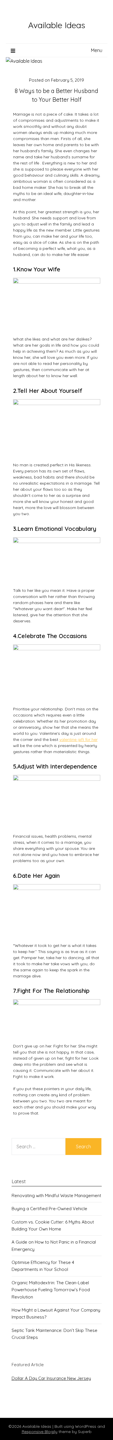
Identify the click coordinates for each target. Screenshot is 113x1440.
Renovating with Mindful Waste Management (56, 1195)
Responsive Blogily (39, 1431)
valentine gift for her (78, 739)
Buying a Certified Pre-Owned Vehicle (49, 1208)
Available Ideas (56, 25)
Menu (96, 50)
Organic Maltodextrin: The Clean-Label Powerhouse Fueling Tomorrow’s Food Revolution (51, 1290)
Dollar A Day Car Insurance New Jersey (51, 1378)
